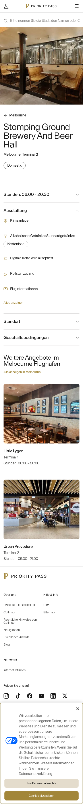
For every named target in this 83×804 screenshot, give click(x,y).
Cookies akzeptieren (41, 795)
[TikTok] (18, 696)
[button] (39, 98)
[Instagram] (6, 696)
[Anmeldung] (6, 6)
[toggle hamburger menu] (76, 6)
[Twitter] (65, 696)
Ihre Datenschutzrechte (41, 783)
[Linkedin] (53, 696)
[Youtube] (41, 696)
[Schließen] (78, 709)
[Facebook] (29, 696)
